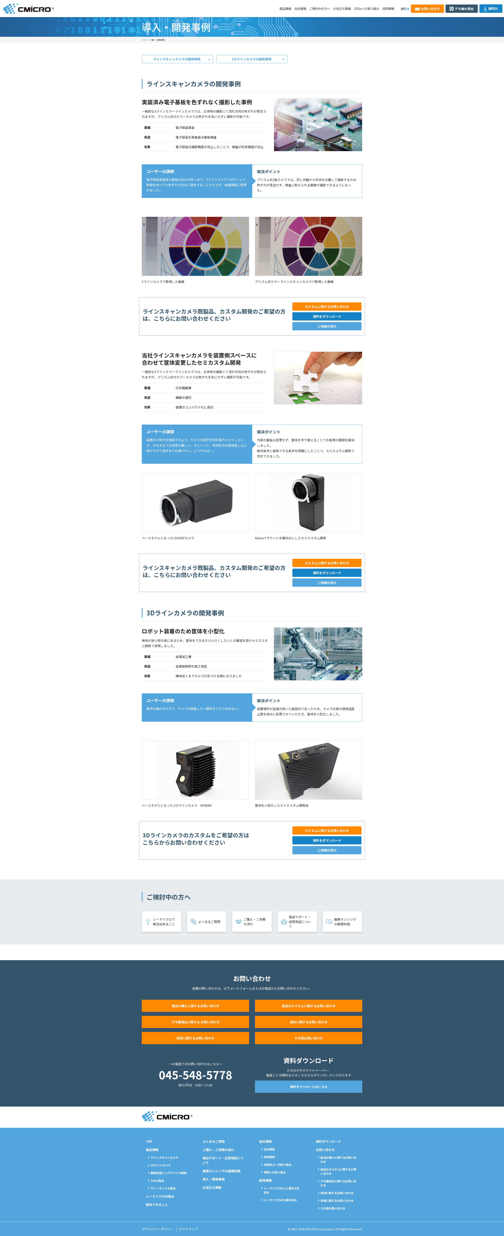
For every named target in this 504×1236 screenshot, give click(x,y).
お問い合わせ (430, 8)
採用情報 (388, 8)
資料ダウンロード (328, 1141)
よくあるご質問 (209, 921)
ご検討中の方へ (319, 8)
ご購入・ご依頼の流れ (255, 921)
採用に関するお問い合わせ (195, 1038)
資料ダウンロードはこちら (309, 1086)
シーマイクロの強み (160, 1196)
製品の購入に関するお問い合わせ (195, 1005)
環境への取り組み (275, 1172)
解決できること (157, 1204)
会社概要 (269, 1149)
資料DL (493, 8)
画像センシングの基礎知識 (345, 921)
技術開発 (269, 1157)
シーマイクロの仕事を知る (280, 1200)
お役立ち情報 (342, 8)
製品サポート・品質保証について (300, 922)
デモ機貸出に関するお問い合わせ (338, 1183)
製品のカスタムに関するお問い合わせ (308, 1005)
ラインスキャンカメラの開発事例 (176, 59)
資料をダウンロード (327, 316)
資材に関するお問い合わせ (309, 1022)
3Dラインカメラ (161, 1165)
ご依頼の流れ (327, 326)
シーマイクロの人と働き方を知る (282, 1190)
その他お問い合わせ (309, 1038)
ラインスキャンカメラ (164, 1157)
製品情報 (285, 8)
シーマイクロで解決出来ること (164, 921)
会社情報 (300, 8)
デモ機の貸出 (464, 8)
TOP (149, 1141)
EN (407, 8)
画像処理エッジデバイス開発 (168, 1173)
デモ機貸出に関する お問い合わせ (195, 1022)
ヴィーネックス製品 (163, 1188)
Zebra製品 (157, 1180)
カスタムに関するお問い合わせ (327, 306)
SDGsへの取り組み (366, 8)
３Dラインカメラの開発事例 (251, 59)
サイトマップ (188, 1229)
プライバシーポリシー (157, 1229)
